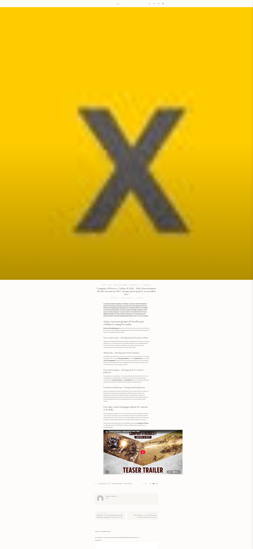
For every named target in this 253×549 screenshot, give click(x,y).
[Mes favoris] (158, 3)
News (109, 284)
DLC (109, 483)
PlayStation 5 (133, 284)
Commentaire (98, 540)
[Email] (157, 483)
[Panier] (163, 3)
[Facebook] (150, 483)
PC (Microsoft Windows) (120, 284)
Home (103, 284)
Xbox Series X (147, 284)
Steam (146, 307)
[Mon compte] (154, 3)
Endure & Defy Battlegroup (117, 483)
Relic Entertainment (128, 483)
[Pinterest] (153, 483)
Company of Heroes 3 (103, 483)
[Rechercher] (149, 3)
